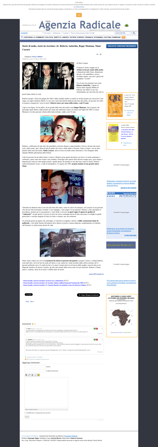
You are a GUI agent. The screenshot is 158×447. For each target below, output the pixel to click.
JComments (100, 420)
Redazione (56, 33)
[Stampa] (100, 55)
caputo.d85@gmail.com (96, 274)
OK (79, 15)
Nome (48, 367)
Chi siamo (47, 33)
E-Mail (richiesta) (52, 371)
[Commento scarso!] (97, 328)
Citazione (100, 333)
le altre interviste (130, 235)
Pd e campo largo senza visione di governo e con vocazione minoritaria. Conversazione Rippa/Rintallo (121, 282)
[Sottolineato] (32, 375)
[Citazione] (35, 375)
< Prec (27, 301)
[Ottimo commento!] (95, 328)
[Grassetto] (26, 375)
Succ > (32, 301)
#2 (26, 328)
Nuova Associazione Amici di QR (82, 33)
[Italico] (29, 375)
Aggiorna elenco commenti (34, 357)
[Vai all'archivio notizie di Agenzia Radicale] (122, 48)
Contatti (66, 33)
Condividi (24, 33)
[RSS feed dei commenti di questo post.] (33, 324)
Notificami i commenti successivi (38, 413)
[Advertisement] (63, 307)
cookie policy (79, 7)
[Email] (97, 55)
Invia (27, 417)
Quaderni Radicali (71, 436)
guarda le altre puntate (128, 188)
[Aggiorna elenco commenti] (35, 324)
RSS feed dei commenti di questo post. (38, 359)
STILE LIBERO (37, 57)
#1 (26, 339)
